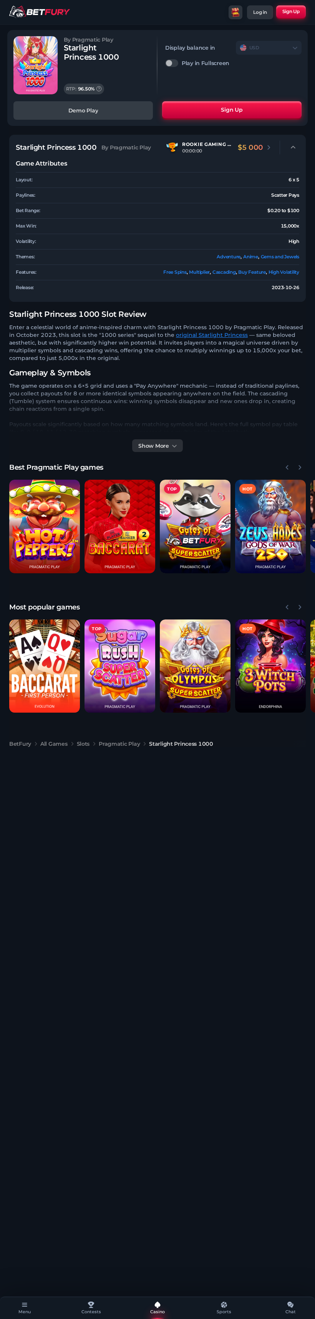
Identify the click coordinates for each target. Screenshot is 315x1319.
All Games (53, 743)
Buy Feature (251, 272)
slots (83, 743)
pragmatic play (119, 743)
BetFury (20, 743)
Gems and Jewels (280, 256)
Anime (250, 256)
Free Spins (175, 272)
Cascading (224, 272)
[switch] (233, 63)
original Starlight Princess (212, 334)
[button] (44, 526)
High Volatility (284, 272)
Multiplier (199, 272)
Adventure (228, 256)
